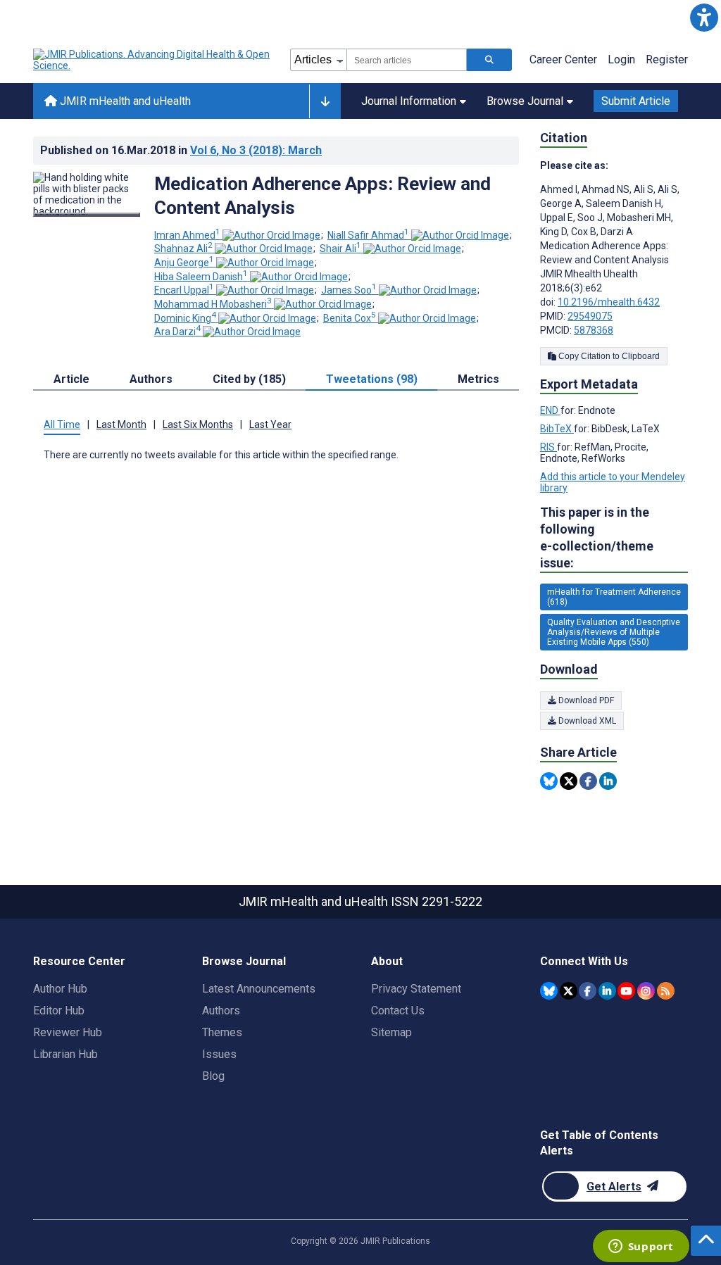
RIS (548, 447)
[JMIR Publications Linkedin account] (607, 991)
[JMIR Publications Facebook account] (587, 991)
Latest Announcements (258, 988)
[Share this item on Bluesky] (549, 781)
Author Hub (60, 988)
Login (621, 59)
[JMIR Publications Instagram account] (646, 991)
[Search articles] (489, 60)
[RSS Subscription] (666, 991)
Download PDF (585, 700)
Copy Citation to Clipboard (608, 356)
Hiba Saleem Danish (201, 276)
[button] (704, 17)
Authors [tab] (151, 379)
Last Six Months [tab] (198, 424)
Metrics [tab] (478, 379)
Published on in (181, 150)
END (550, 410)
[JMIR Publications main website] (152, 60)
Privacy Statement (416, 988)
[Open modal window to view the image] (86, 215)
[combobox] (406, 60)
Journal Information (408, 101)
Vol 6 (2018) (256, 150)
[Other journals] (325, 101)
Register (667, 59)
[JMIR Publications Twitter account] (568, 991)
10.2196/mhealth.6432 (609, 302)
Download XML (586, 721)
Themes (222, 1032)
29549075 (590, 316)
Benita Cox (349, 318)
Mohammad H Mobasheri (213, 304)
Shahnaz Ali (183, 248)
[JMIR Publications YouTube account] (626, 991)
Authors (221, 1010)
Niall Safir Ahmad (368, 235)
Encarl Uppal (184, 290)
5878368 (593, 330)
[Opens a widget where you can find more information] (640, 1247)
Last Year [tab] (270, 424)
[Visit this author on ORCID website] (271, 235)
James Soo (349, 290)
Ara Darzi (177, 331)
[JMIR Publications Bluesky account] (549, 991)
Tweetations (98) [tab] (372, 379)
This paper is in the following (596, 537)
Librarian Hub (65, 1054)
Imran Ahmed (187, 235)
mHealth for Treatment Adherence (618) (614, 597)
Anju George (184, 262)
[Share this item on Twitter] (568, 781)
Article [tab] (71, 379)
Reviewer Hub (67, 1032)
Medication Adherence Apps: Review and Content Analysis (322, 195)
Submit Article (635, 101)
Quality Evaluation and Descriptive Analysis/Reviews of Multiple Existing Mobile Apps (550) (613, 632)
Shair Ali (340, 248)
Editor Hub (58, 1010)
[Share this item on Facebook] (588, 781)
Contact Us (398, 1010)
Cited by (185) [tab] (249, 379)
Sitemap (391, 1032)
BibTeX (557, 428)
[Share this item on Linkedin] (608, 781)
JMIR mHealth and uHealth (124, 101)
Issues (219, 1054)
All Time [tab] (62, 424)
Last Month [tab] (121, 424)
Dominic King (185, 318)
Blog (213, 1076)
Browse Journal (525, 101)
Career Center (563, 59)
